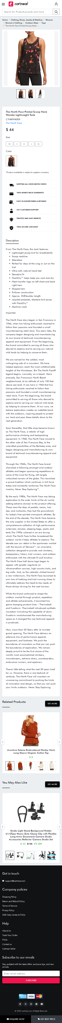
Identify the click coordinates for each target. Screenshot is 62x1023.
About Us (6, 930)
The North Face (14, 123)
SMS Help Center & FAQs (13, 914)
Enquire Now (16, 1019)
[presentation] (2, 742)
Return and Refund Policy (13, 901)
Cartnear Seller (8, 948)
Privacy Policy (8, 910)
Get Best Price (47, 1019)
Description (12, 240)
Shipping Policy (9, 896)
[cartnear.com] (18, 4)
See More (52, 703)
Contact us (7, 944)
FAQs (4, 939)
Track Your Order (9, 935)
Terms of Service (9, 905)
